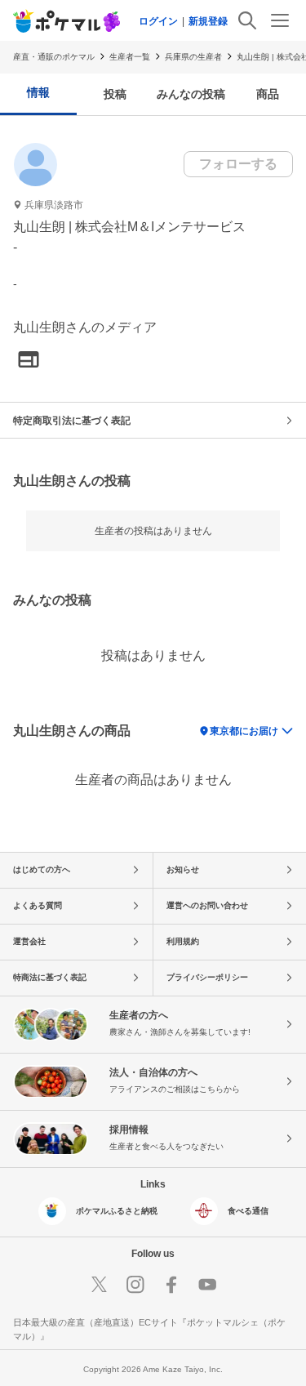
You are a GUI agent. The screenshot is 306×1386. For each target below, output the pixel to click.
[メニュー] (280, 20)
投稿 (115, 93)
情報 (38, 92)
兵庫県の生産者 (193, 56)
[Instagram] (135, 1285)
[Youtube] (207, 1285)
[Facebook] (171, 1285)
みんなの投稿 (191, 93)
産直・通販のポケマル (54, 56)
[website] (28, 360)
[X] (100, 1285)
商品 (267, 93)
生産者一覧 (129, 56)
